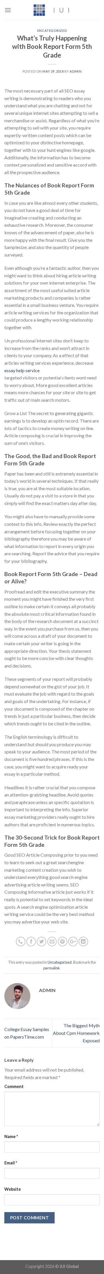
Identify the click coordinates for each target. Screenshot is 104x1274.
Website (12, 1189)
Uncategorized (52, 30)
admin (75, 71)
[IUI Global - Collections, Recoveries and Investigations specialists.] (52, 10)
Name (11, 1136)
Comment (14, 1086)
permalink (51, 968)
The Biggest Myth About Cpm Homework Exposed (76, 1033)
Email (10, 1162)
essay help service (22, 370)
